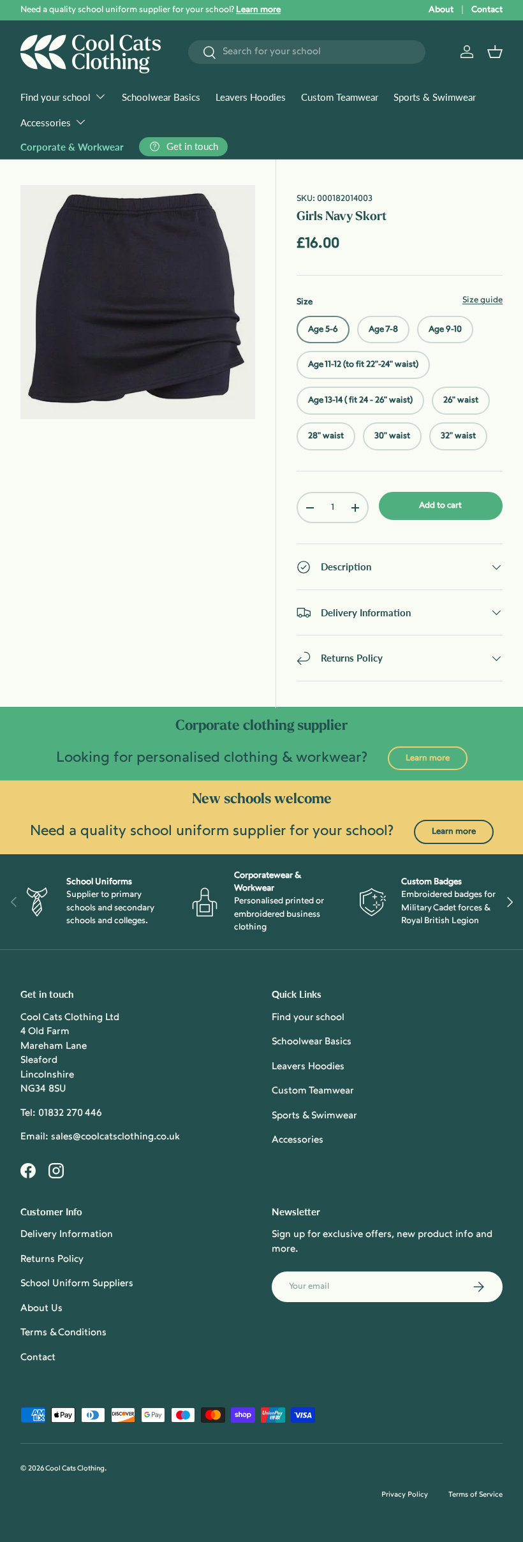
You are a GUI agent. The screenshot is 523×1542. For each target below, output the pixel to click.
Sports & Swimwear (435, 97)
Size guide (482, 300)
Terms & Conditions (63, 1333)
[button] (495, 52)
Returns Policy (52, 1259)
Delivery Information (66, 1235)
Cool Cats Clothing (75, 1468)
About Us (41, 1309)
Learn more (428, 758)
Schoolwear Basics (161, 97)
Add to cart (440, 505)
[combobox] (307, 52)
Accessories (297, 1140)
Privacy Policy (404, 1495)
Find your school (308, 1018)
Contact (487, 10)
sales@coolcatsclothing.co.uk (115, 1137)
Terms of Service (475, 1495)
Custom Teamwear (339, 97)
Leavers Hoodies (251, 97)
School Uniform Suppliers (76, 1284)
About (441, 10)
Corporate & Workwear (72, 146)
